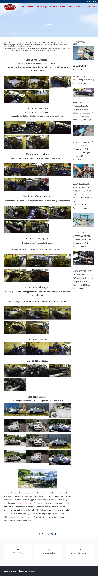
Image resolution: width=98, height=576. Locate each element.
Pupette (53, 7)
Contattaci (90, 7)
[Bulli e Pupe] (10, 10)
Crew (62, 7)
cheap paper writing (24, 503)
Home (21, 7)
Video (70, 7)
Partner (79, 7)
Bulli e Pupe (41, 7)
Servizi (30, 7)
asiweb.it (31, 571)
